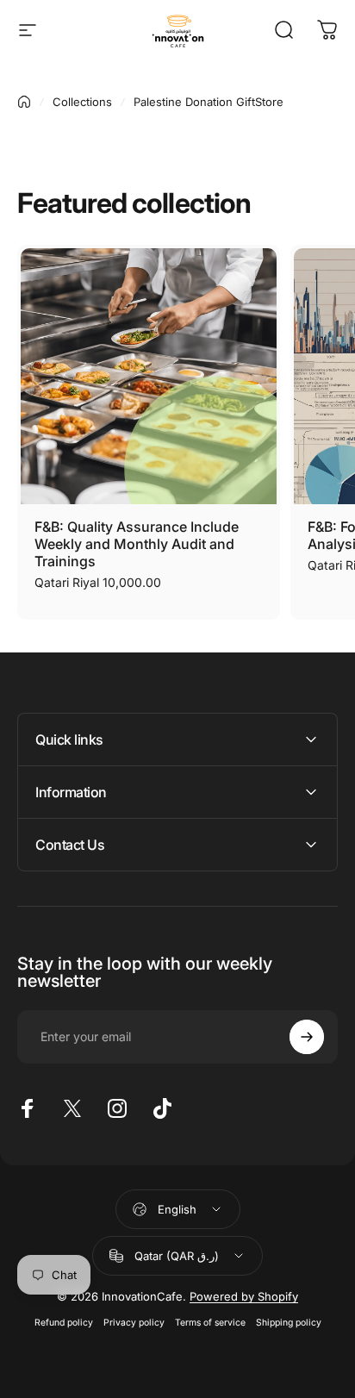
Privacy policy (134, 1322)
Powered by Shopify (244, 1296)
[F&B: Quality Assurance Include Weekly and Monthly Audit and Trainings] (149, 376)
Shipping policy (288, 1322)
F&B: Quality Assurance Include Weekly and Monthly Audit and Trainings (136, 544)
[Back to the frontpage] (24, 102)
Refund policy (63, 1322)
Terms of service (210, 1322)
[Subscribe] (307, 1037)
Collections (82, 102)
